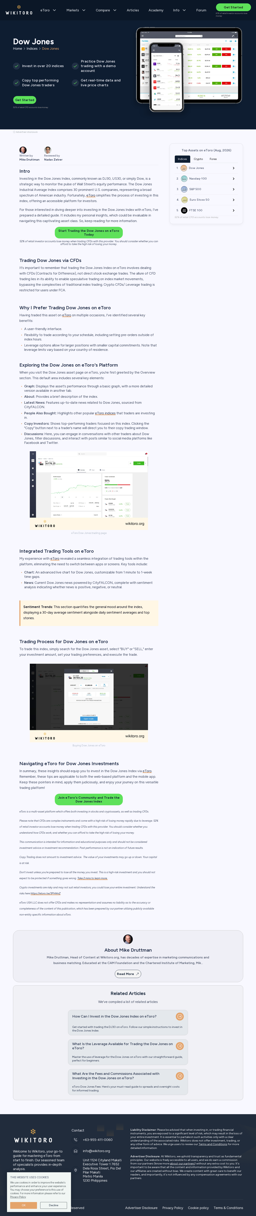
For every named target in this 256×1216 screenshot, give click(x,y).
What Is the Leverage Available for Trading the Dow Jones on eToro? (122, 1046)
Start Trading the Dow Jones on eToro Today (88, 232)
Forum (201, 10)
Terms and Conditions (213, 1144)
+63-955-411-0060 (98, 1140)
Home (17, 49)
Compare (103, 10)
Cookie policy (198, 1208)
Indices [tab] (182, 159)
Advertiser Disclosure (141, 1208)
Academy (156, 10)
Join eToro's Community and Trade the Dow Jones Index (89, 799)
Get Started (233, 7)
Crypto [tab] (198, 159)
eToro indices (105, 413)
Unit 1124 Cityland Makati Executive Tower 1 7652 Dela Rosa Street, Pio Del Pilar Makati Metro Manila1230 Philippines (102, 1170)
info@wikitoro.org (96, 1151)
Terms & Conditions (228, 1208)
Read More (125, 974)
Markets (72, 10)
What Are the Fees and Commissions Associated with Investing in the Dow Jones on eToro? (115, 1076)
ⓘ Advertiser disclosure (25, 132)
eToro (45, 10)
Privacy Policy (18, 1196)
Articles (133, 10)
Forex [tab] (213, 159)
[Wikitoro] (19, 10)
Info (176, 10)
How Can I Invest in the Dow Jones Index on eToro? (114, 1016)
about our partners (182, 1163)
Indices (32, 49)
